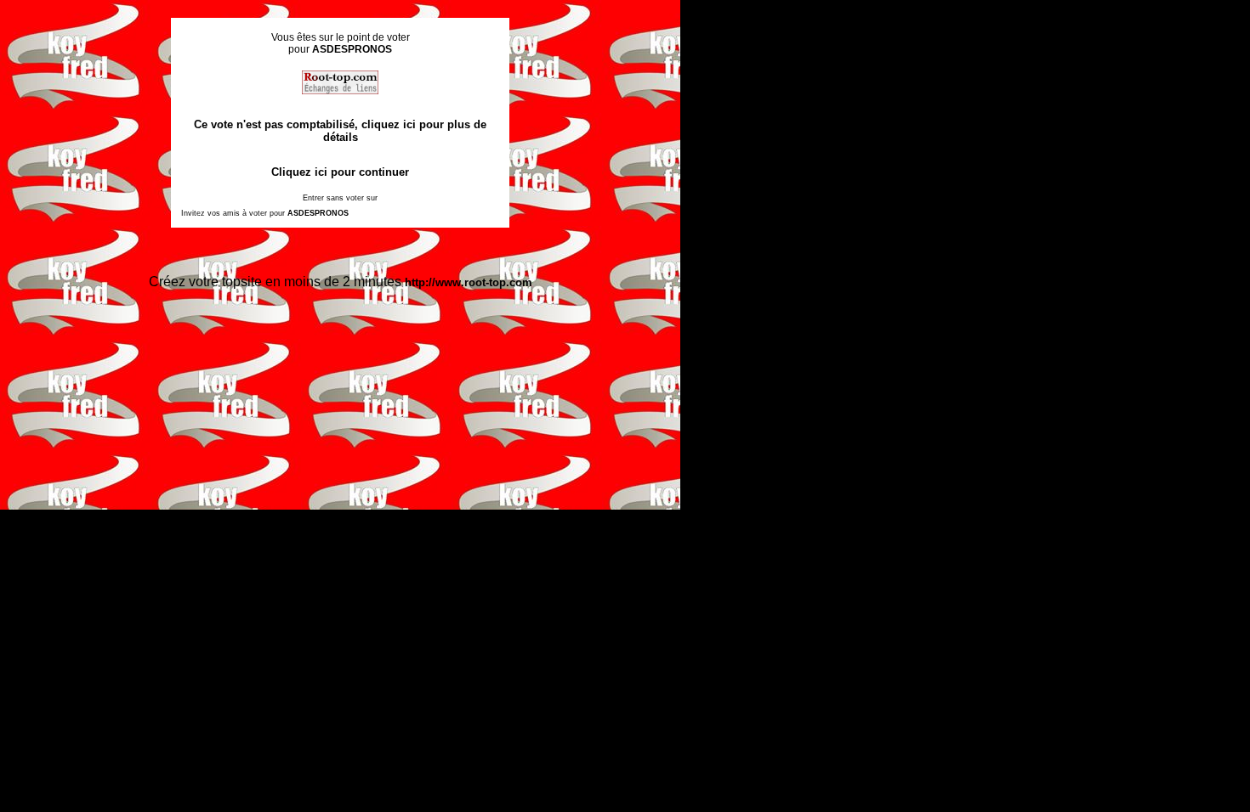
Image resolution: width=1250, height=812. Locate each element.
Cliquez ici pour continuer (340, 172)
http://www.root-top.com (468, 282)
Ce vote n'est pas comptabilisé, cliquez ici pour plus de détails (340, 131)
